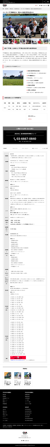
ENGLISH (10, 426)
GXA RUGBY (27, 416)
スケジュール (15, 148)
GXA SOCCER (27, 414)
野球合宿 (4, 394)
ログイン (4, 416)
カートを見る (5, 420)
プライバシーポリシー (28, 425)
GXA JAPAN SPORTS (29, 420)
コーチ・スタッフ (25, 148)
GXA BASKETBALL (28, 411)
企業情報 (4, 425)
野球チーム (5, 401)
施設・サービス (35, 148)
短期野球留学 (27, 394)
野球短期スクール (6, 398)
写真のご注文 (5, 414)
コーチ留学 (27, 400)
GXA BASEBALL (28, 409)
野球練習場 (5, 403)
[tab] (5, 148)
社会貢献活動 (9, 425)
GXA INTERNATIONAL (29, 418)
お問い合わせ (5, 426)
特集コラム (5, 411)
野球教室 (4, 396)
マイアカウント (5, 418)
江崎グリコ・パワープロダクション (17, 360)
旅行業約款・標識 (20, 425)
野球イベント (5, 400)
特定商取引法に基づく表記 (38, 425)
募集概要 (5, 148)
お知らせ (4, 409)
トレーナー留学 (27, 401)
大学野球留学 (27, 398)
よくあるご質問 (45, 148)
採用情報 (14, 425)
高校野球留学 (27, 396)
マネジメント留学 (28, 403)
